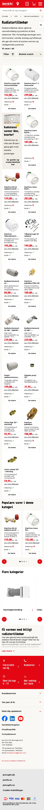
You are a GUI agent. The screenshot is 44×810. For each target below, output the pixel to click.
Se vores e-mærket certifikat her (13, 761)
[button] (20, 561)
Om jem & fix (8, 702)
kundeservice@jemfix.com (16, 753)
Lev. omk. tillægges (11, 98)
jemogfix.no (9, 785)
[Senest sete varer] (41, 25)
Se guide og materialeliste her (13, 162)
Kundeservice (9, 693)
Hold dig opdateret (11, 711)
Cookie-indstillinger (13, 790)
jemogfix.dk (9, 775)
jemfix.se (7, 780)
